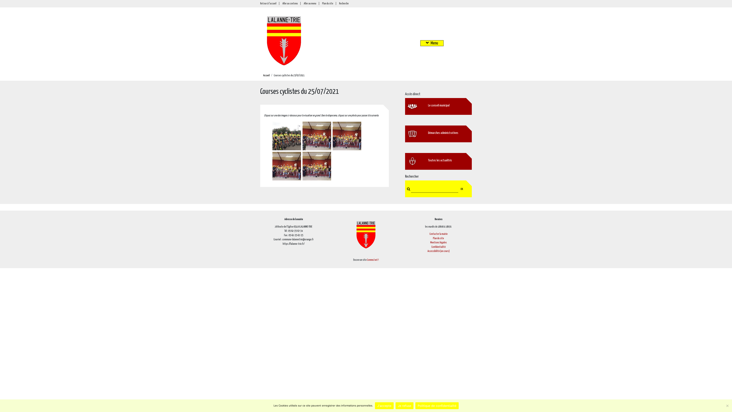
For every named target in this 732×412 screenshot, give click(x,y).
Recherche (344, 3)
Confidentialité (438, 247)
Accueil (266, 75)
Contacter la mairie (438, 234)
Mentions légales (438, 242)
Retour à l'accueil (268, 3)
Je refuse (404, 406)
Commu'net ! (373, 260)
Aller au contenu (290, 3)
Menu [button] (434, 43)
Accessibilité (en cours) (438, 251)
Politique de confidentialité (437, 406)
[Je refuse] (727, 406)
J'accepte (384, 406)
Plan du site (327, 3)
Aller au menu (310, 3)
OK (462, 189)
